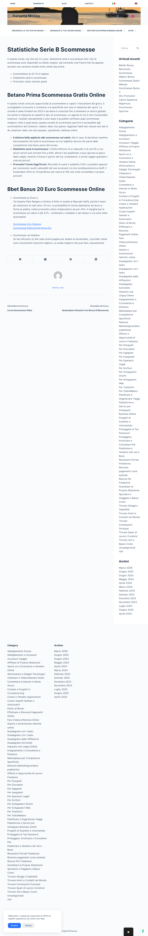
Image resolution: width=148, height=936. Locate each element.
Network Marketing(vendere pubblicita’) (129, 326)
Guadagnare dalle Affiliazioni (23, 739)
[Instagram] (133, 16)
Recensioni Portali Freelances (23, 853)
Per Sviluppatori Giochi (20, 803)
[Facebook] (117, 16)
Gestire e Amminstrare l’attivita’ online (127, 253)
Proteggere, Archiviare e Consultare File (127, 440)
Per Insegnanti (126, 356)
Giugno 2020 (126, 609)
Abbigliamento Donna (19, 651)
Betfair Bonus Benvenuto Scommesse (126, 69)
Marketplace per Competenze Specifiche (128, 314)
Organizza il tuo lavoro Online (65, 31)
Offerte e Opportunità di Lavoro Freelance (128, 337)
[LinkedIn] (96, 259)
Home (12, 3)
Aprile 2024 (125, 582)
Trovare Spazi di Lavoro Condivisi (26, 887)
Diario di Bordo (127, 222)
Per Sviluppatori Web (18, 807)
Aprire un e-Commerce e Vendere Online (127, 158)
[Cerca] (111, 16)
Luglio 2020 (125, 606)
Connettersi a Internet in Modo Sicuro (128, 188)
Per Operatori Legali (18, 796)
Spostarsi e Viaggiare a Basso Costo (129, 498)
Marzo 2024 (125, 586)
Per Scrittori (125, 368)
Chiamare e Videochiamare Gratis (127, 177)
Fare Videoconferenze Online (128, 242)
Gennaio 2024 (126, 594)
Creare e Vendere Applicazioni (24, 696)
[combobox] (127, 48)
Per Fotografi (126, 345)
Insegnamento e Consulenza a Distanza (127, 303)
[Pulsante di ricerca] (137, 48)
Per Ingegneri (126, 352)
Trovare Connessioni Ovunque (125, 524)
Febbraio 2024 (127, 590)
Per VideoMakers (128, 391)
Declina (28, 925)
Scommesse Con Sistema (27, 224)
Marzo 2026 (125, 567)
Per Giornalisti (126, 349)
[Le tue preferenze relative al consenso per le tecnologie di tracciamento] (143, 931)
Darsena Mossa (26, 16)
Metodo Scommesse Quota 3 (129, 88)
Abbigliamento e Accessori (22, 654)
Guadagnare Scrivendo (19, 742)
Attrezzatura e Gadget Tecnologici (26, 674)
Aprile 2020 (125, 613)
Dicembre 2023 (127, 598)
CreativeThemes (68, 931)
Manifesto (38, 3)
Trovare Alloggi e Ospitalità (22, 876)
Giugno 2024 (126, 575)
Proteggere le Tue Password (22, 834)
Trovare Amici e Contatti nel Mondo (27, 880)
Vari (121, 551)
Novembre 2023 (128, 602)
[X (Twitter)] (125, 16)
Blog (64, 3)
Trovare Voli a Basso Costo (22, 891)
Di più (130, 31)
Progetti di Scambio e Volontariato (125, 421)
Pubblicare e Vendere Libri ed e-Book (129, 452)
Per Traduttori (126, 387)
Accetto (14, 925)
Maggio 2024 (126, 579)
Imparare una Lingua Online (22, 746)
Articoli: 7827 (58, 288)
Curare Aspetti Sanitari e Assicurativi (127, 215)
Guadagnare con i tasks (20, 731)
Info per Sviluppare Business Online (104, 31)
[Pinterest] (70, 259)
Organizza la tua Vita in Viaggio (28, 31)
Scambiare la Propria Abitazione (25, 865)
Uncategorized (127, 547)
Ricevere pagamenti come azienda (128, 471)
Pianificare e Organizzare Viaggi (24, 819)
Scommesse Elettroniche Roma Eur (32, 228)
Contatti (89, 3)
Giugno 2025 (126, 571)
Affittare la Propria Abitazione (23, 662)
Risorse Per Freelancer (19, 861)
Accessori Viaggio (129, 142)
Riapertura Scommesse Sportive (125, 107)
